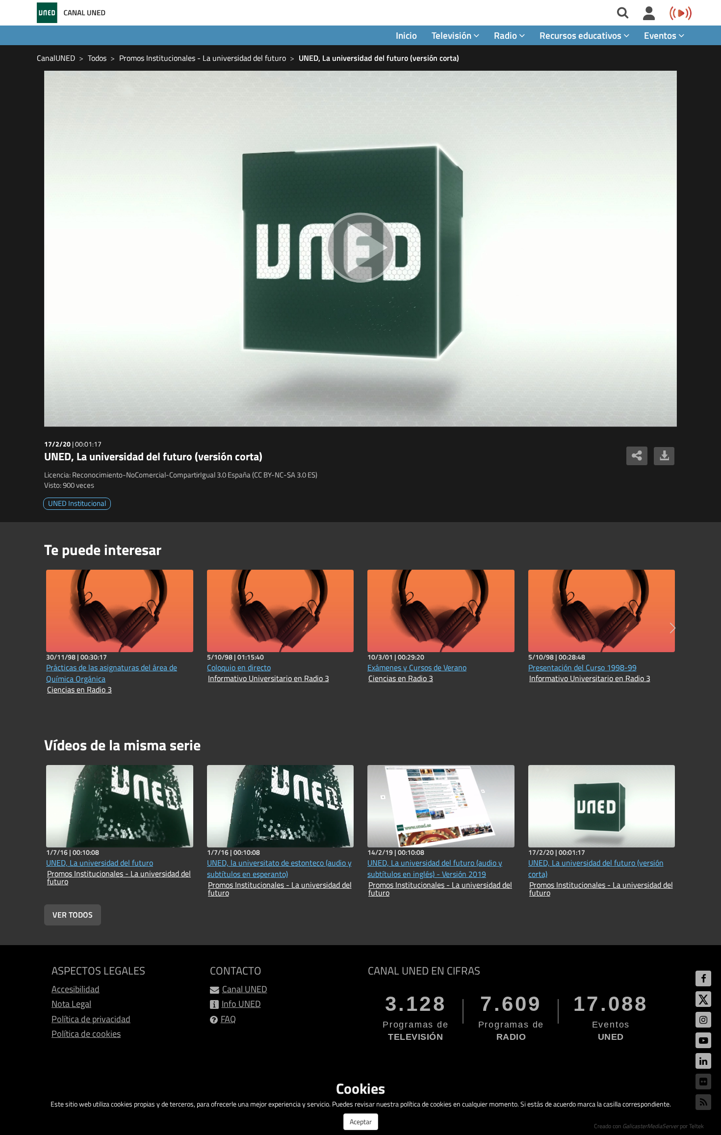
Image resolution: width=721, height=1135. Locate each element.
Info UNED (241, 1003)
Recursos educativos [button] (581, 35)
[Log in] (649, 13)
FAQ (228, 1019)
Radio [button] (506, 35)
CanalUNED (56, 58)
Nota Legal (71, 1003)
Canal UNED (244, 989)
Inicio (406, 35)
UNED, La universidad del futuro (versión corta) (379, 58)
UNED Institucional (77, 503)
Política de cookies (86, 1033)
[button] (672, 628)
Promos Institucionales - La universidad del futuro (202, 58)
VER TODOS (72, 915)
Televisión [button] (452, 35)
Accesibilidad (76, 989)
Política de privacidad (91, 1019)
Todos (97, 58)
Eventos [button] (661, 35)
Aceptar (361, 1121)
